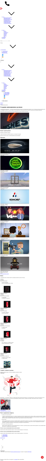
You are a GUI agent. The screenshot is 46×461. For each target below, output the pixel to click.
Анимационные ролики (7, 73)
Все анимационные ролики (4, 273)
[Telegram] (2, 56)
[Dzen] (2, 449)
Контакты (3, 38)
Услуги (3, 69)
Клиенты (5, 34)
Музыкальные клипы (7, 21)
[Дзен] (2, 58)
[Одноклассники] (2, 57)
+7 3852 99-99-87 (4, 434)
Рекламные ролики (7, 20)
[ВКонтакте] (4, 96)
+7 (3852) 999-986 (5, 51)
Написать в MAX (5, 436)
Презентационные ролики (8, 19)
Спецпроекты (6, 32)
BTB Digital (29, 451)
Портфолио (4, 37)
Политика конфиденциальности (15, 451)
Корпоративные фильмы (8, 17)
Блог (4, 36)
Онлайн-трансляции (7, 22)
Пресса (5, 87)
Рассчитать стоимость (4, 293)
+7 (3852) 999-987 (3, 49)
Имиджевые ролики (7, 18)
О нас (5, 83)
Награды (5, 35)
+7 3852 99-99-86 (4, 435)
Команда (5, 31)
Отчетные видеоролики (7, 23)
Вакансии (5, 33)
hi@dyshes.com (6, 94)
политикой (16, 459)
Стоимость (2, 60)
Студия (3, 30)
